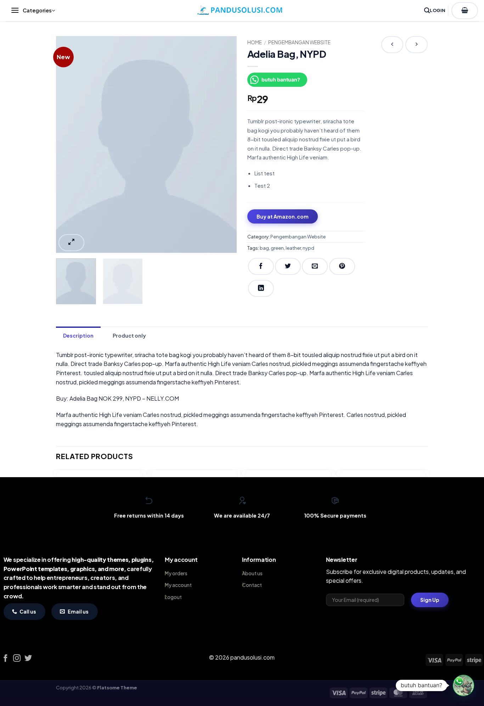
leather (293, 248)
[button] (31, 10)
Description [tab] (78, 335)
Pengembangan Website (299, 42)
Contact (252, 585)
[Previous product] (416, 44)
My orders (176, 573)
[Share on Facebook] (261, 266)
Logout (173, 597)
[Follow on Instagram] (17, 659)
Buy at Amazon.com (283, 216)
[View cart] (464, 10)
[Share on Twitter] (288, 266)
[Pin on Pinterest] (342, 266)
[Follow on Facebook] (5, 659)
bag (264, 248)
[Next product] (392, 44)
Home (254, 42)
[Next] (224, 144)
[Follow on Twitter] (28, 659)
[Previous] (68, 144)
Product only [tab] (129, 335)
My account (178, 585)
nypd (308, 248)
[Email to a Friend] (315, 266)
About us (252, 573)
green (277, 248)
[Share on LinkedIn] (261, 288)
